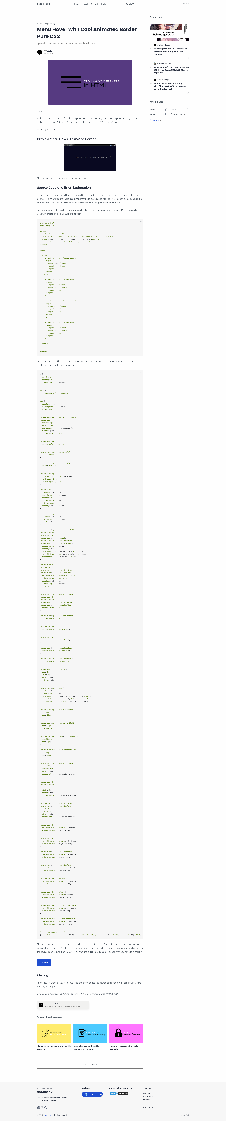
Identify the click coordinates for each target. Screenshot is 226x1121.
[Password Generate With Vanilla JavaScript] (126, 1033)
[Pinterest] (45, 1107)
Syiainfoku (43, 3)
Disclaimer (147, 1093)
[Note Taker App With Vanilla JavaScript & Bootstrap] (90, 1033)
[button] (183, 4)
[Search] (187, 4)
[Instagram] (42, 1107)
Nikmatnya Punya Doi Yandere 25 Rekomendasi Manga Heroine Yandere (170, 51)
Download (44, 962)
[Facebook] (38, 1107)
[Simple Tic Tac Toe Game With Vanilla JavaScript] (54, 1033)
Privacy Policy (148, 1096)
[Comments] (187, 58)
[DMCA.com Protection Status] (123, 1093)
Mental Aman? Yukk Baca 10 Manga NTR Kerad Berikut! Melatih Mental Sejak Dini (171, 70)
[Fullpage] (167, 45)
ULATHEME (84, 1115)
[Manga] (168, 63)
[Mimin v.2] (160, 63)
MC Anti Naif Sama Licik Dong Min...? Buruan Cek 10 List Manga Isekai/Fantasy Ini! (170, 86)
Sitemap (146, 1099)
